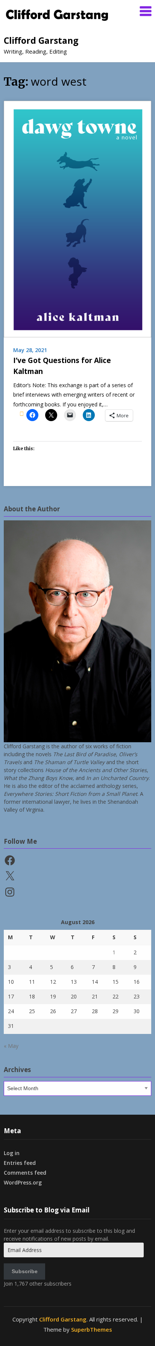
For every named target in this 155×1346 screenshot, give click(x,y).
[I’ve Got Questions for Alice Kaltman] (77, 218)
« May (11, 1045)
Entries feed (20, 1162)
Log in (12, 1153)
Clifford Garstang (41, 40)
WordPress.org (23, 1182)
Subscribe (25, 1271)
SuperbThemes (91, 1329)
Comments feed (25, 1172)
